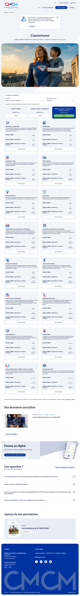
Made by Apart (72, 592)
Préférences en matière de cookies (31, 592)
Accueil (6, 12)
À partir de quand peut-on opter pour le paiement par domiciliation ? (24, 500)
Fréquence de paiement (51, 98)
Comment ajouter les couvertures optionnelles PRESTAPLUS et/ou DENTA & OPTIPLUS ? (31, 476)
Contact (6, 592)
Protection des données (16, 592)
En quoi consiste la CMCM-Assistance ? (16, 484)
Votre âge (8, 98)
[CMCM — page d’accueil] (11, 6)
